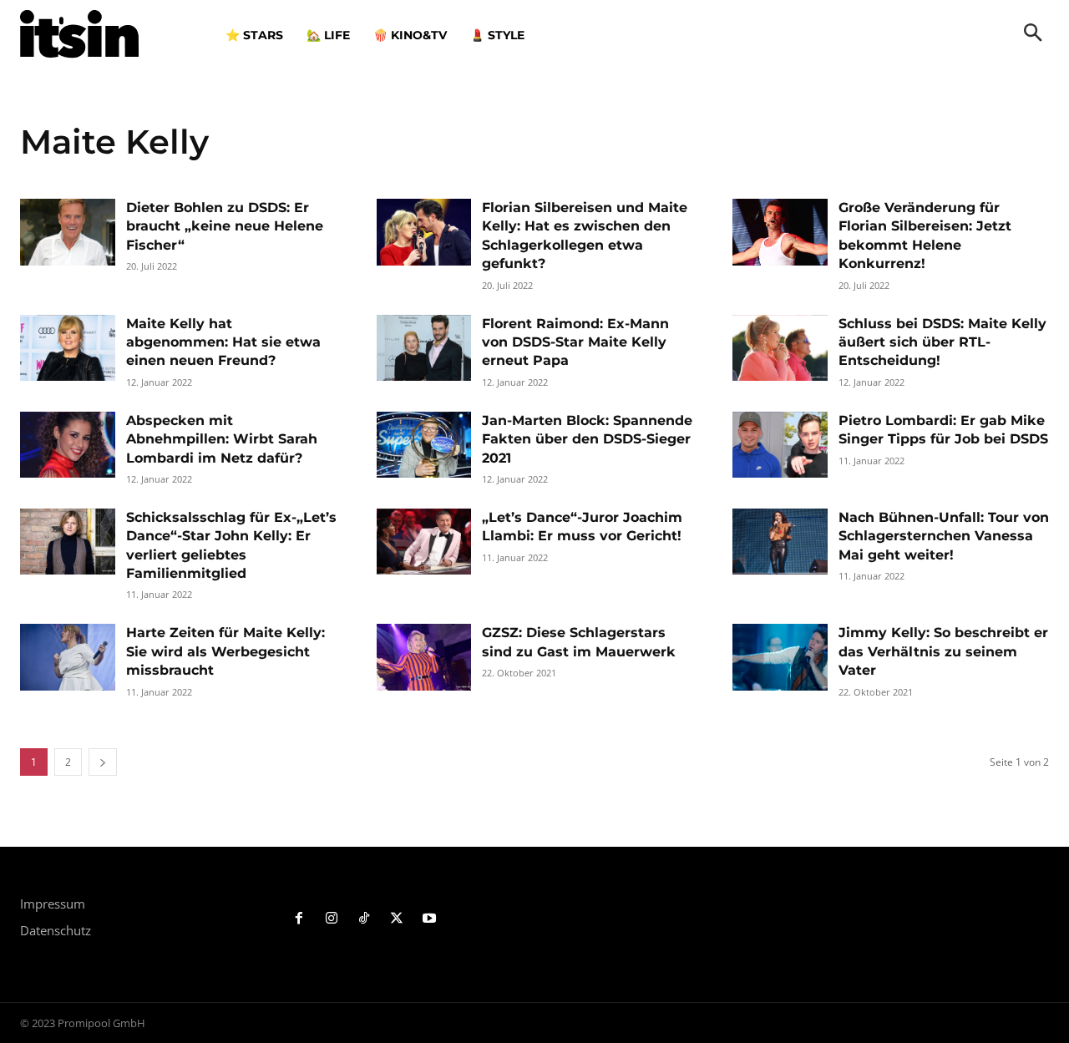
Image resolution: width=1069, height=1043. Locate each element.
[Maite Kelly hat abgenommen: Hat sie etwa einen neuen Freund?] (67, 348)
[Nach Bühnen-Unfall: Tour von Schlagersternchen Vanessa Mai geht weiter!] (780, 542)
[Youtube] (429, 919)
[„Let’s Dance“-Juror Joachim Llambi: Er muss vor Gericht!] (424, 542)
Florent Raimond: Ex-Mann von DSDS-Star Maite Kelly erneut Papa (575, 342)
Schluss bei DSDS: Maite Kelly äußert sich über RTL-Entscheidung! (942, 342)
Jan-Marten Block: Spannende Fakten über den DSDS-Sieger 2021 (587, 439)
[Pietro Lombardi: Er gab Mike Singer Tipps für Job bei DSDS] (780, 445)
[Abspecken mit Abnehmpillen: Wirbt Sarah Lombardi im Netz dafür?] (67, 445)
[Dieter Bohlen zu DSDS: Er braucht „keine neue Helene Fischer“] (67, 232)
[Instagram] (332, 919)
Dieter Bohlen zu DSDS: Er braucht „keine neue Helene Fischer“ (224, 226)
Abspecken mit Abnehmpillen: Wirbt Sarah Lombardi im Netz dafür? (221, 439)
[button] (1033, 34)
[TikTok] (364, 919)
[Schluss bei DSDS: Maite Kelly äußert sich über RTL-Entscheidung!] (780, 348)
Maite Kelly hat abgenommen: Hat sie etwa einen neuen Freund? (223, 342)
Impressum (52, 903)
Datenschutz (55, 930)
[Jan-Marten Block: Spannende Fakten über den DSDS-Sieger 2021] (424, 445)
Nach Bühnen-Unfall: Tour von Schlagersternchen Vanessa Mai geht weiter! (943, 536)
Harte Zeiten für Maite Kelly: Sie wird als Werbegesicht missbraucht (225, 651)
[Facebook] (299, 919)
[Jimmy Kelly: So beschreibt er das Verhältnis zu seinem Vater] (780, 657)
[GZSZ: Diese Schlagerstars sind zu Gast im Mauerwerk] (424, 657)
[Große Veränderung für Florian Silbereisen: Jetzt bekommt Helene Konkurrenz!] (780, 232)
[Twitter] (396, 919)
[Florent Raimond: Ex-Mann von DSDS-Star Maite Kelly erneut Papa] (424, 348)
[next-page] (103, 762)
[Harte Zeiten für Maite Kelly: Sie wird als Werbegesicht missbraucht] (67, 657)
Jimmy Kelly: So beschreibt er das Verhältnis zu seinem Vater (943, 651)
